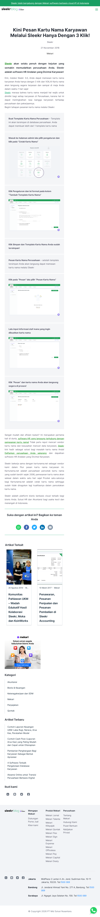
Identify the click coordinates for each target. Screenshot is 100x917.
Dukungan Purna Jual (33, 820)
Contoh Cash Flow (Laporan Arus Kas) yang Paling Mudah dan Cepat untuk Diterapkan (21, 742)
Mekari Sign (51, 836)
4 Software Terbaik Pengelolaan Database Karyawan (18, 765)
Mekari (50, 53)
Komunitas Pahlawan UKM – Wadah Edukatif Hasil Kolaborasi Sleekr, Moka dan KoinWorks (18, 607)
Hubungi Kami (70, 822)
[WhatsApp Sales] (93, 910)
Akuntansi (12, 682)
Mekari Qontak (53, 829)
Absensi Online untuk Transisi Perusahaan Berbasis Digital (21, 776)
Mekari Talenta (53, 819)
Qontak (11, 710)
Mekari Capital (53, 857)
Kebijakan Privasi (68, 831)
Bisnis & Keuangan (16, 687)
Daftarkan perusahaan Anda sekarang (26, 453)
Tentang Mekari (67, 817)
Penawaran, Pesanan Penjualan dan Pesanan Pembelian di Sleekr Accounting (48, 607)
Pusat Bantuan (70, 825)
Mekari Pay (51, 854)
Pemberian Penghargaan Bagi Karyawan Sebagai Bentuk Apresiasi (21, 753)
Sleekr (8, 63)
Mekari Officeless (50, 849)
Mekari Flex (51, 833)
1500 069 (65, 882)
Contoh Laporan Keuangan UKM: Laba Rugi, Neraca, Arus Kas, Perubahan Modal (22, 730)
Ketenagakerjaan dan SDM (20, 693)
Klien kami (33, 825)
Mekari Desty (52, 861)
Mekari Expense (50, 842)
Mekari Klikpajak (50, 824)
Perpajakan (12, 705)
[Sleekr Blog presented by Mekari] (13, 9)
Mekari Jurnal (52, 815)
